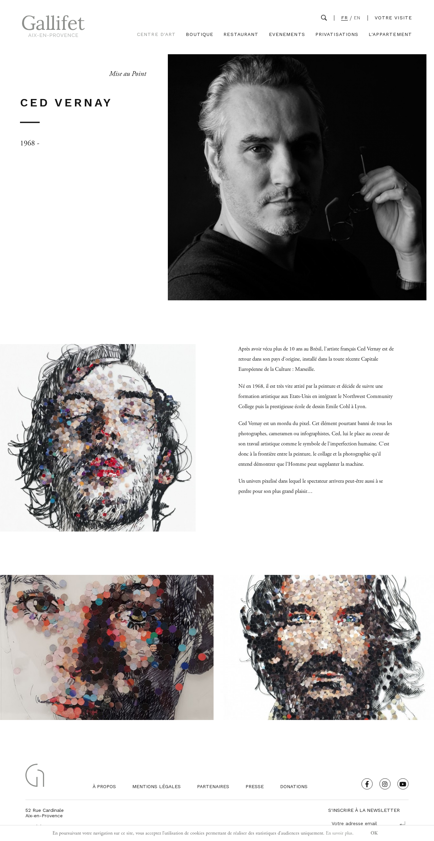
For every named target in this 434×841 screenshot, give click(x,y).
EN (357, 17)
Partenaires (213, 786)
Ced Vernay (250, 423)
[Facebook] (367, 783)
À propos (104, 786)
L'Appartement (390, 34)
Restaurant (240, 34)
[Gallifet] (53, 27)
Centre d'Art (156, 34)
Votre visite (393, 17)
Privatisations (337, 34)
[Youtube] (403, 783)
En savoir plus (339, 833)
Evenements (287, 34)
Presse (254, 786)
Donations (294, 786)
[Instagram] (385, 783)
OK (374, 833)
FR (344, 17)
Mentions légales (156, 786)
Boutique (199, 34)
